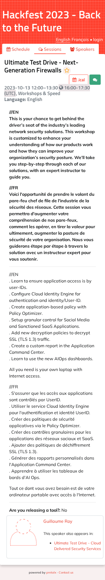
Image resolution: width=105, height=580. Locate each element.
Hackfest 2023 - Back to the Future (51, 21)
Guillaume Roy (57, 521)
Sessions (52, 49)
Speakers (84, 49)
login (98, 39)
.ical (80, 79)
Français (80, 39)
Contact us (66, 572)
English (63, 39)
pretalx (51, 572)
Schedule (20, 49)
